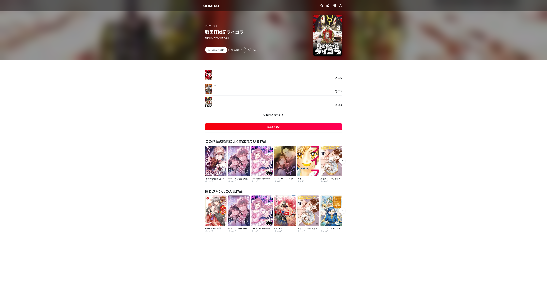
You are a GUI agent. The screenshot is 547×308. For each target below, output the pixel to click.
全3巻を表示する (271, 114)
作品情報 (235, 49)
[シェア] (249, 50)
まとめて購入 (273, 126)
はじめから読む (216, 50)
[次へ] (342, 161)
